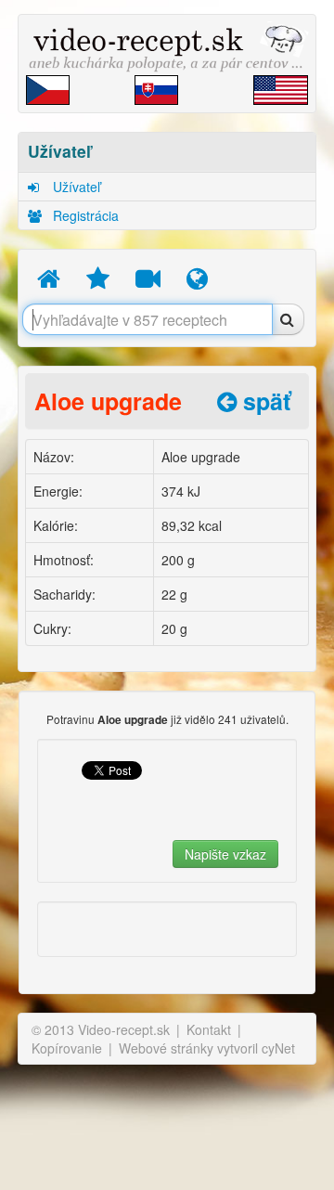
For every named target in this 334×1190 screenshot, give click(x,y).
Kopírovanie (67, 1048)
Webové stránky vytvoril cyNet (207, 1048)
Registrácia (84, 215)
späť (263, 401)
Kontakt (208, 1029)
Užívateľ (74, 186)
